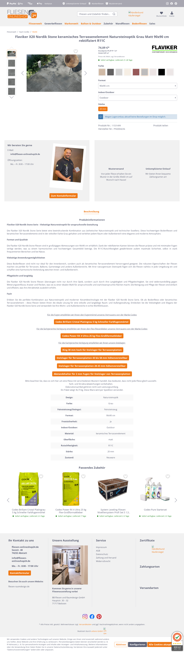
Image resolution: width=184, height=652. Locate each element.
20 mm (103, 109)
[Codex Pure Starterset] (155, 489)
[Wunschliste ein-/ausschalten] (76, 51)
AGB (98, 550)
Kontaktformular (19, 572)
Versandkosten (85, 624)
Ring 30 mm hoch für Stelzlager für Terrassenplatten (92, 349)
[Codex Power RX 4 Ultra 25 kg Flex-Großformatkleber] (71, 489)
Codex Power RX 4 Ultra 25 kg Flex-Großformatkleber (92, 335)
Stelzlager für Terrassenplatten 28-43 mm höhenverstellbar (92, 365)
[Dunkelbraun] (102, 72)
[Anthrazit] (110, 72)
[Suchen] (114, 14)
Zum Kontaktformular (63, 195)
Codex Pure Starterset (155, 509)
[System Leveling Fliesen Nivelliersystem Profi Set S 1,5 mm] (113, 489)
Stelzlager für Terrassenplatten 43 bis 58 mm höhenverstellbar (92, 357)
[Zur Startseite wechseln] (22, 14)
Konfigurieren (137, 644)
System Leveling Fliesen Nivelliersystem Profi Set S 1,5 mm (113, 511)
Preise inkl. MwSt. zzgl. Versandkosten (111, 56)
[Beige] (127, 72)
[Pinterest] (175, 125)
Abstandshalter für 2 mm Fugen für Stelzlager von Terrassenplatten (92, 373)
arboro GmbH (97, 631)
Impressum (101, 547)
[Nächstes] (85, 73)
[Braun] (136, 72)
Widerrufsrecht (103, 561)
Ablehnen (121, 644)
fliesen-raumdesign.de (18, 586)
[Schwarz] (161, 72)
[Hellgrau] (119, 72)
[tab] (91, 211)
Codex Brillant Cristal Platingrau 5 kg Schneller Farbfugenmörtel (92, 321)
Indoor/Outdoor (106, 92)
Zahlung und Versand (106, 557)
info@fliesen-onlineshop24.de (25, 154)
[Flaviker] (164, 49)
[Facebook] (171, 125)
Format (102, 80)
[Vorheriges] (22, 73)
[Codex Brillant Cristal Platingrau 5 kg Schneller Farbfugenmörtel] (28, 489)
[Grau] (144, 72)
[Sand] (153, 72)
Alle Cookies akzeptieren (163, 644)
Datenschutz (102, 554)
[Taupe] (170, 72)
